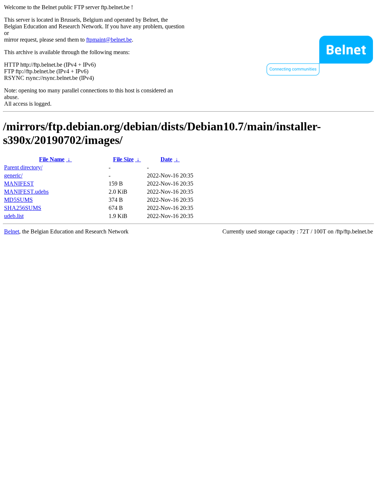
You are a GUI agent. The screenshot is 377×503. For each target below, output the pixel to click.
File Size (123, 159)
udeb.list (14, 216)
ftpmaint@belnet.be (109, 39)
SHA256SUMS (22, 208)
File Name (51, 159)
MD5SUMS (18, 200)
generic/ (13, 175)
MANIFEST (19, 183)
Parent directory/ (23, 167)
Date (166, 159)
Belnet (11, 231)
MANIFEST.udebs (26, 192)
